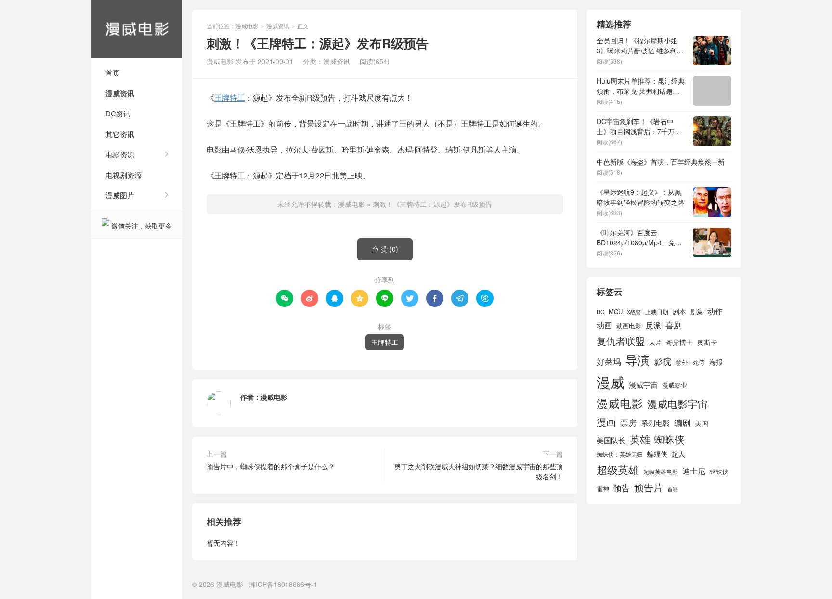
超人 (678, 454)
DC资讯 (117, 113)
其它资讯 (119, 134)
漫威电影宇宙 (677, 403)
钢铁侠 (719, 471)
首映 (672, 489)
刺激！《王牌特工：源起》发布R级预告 (432, 204)
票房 (628, 422)
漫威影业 (674, 385)
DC (600, 312)
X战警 (634, 312)
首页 (112, 72)
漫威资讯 (119, 93)
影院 (662, 361)
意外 (682, 362)
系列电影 (655, 422)
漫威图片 (119, 195)
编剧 (682, 422)
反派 (653, 325)
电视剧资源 (123, 175)
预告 (621, 488)
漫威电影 (136, 29)
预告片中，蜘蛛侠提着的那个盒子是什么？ (271, 466)
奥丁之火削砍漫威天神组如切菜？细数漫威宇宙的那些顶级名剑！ (478, 471)
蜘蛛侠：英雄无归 (620, 454)
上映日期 (656, 312)
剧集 (696, 311)
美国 (701, 423)
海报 (716, 362)
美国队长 (611, 440)
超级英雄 (618, 469)
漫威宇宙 (643, 385)
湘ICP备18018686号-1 (283, 584)
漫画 (606, 422)
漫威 (610, 381)
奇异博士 (679, 342)
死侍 (698, 362)
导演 (637, 359)
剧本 (679, 311)
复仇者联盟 (621, 341)
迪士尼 (693, 470)
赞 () (385, 249)
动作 (715, 311)
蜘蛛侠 (669, 439)
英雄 (640, 439)
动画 (604, 324)
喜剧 (673, 325)
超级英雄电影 (660, 471)
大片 (655, 342)
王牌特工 (229, 97)
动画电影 (628, 325)
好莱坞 (609, 361)
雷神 (603, 488)
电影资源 (119, 154)
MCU (616, 311)
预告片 (648, 487)
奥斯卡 (707, 342)
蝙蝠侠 (657, 454)
